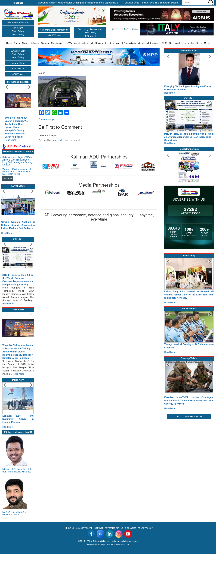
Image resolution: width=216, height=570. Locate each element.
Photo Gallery (18, 31)
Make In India (80, 43)
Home (9, 43)
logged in (56, 140)
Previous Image (46, 119)
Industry (109, 43)
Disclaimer (130, 528)
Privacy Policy (145, 528)
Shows (44, 43)
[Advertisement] (189, 439)
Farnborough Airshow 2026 (90, 29)
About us (69, 528)
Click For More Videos (189, 416)
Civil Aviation (57, 43)
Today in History (18, 62)
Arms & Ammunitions (126, 43)
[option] (51, 166)
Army (16, 43)
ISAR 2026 (18, 27)
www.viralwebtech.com (119, 544)
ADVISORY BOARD (84, 528)
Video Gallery (18, 34)
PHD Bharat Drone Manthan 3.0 (54, 29)
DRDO (164, 43)
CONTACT (98, 528)
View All (8, 178)
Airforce (34, 43)
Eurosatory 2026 (17, 50)
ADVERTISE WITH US (114, 528)
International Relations (148, 43)
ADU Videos (18, 74)
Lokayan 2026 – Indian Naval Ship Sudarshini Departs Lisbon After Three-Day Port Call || (156, 2)
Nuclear (191, 43)
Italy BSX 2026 (54, 35)
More (206, 43)
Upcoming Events (177, 43)
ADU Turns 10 (18, 68)
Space (199, 43)
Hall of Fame (96, 43)
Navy (24, 43)
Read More (10, 139)
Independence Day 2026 (18, 22)
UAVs (69, 43)
